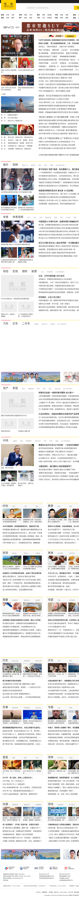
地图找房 (31, 389)
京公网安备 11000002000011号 (14, 878)
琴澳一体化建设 (44, 50)
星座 (5, 757)
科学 (50, 441)
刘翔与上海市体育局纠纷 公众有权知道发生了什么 (57, 142)
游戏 (50, 804)
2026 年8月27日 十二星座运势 (14, 784)
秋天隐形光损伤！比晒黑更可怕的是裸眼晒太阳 (20, 623)
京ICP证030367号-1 (64, 874)
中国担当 (63, 63)
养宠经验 (60, 758)
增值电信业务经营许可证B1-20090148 (13, 874)
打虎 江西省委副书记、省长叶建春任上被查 (54, 91)
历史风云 (38, 708)
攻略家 (38, 553)
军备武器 (27, 708)
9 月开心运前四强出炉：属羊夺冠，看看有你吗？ (20, 794)
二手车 (26, 323)
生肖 (37, 758)
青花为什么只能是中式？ (15, 121)
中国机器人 (42, 66)
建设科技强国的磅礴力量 (47, 60)
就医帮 (38, 600)
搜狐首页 (8, 5)
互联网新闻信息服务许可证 (46, 876)
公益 (58, 708)
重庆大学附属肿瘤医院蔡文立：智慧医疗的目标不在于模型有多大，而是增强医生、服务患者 (36, 633)
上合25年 (54, 63)
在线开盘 (57, 389)
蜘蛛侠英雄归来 (13, 143)
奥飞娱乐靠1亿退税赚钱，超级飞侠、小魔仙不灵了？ (22, 828)
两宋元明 (38, 661)
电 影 (3, 143)
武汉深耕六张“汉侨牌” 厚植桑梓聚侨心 (16, 694)
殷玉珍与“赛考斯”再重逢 (70, 66)
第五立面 (11, 137)
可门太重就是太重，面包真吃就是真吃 (62, 583)
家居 (30, 18)
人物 (25, 506)
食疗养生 (72, 553)
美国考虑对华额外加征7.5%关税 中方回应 (54, 99)
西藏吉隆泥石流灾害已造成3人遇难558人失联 (55, 78)
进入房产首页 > (68, 389)
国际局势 (15, 708)
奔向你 (31, 140)
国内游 (14, 553)
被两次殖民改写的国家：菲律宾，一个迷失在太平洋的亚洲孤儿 (26, 687)
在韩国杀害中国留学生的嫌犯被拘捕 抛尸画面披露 (57, 106)
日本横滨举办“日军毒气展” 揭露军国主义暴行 (19, 684)
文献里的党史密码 (57, 53)
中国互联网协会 (71, 868)
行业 (42, 272)
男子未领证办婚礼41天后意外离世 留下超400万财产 (58, 148)
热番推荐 (38, 804)
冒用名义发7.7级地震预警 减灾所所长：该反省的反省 (58, 124)
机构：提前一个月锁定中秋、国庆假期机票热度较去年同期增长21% (27, 583)
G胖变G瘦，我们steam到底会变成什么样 (63, 828)
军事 (7, 15)
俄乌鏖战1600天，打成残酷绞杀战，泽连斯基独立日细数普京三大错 (27, 741)
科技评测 (37, 441)
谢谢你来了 (27, 149)
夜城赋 (25, 140)
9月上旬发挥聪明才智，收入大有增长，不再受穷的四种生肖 (24, 787)
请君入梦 (18, 140)
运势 (25, 758)
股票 (34, 271)
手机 (44, 441)
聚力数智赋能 (43, 53)
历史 (5, 660)
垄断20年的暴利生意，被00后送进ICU (62, 543)
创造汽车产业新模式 (66, 47)
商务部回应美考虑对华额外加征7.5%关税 (63, 731)
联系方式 (56, 892)
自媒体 (36, 324)
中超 (40, 217)
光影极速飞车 (12, 146)
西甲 (61, 217)
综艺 (45, 165)
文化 (50, 660)
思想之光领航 (43, 43)
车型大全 (44, 324)
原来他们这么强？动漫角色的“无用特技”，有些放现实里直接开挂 (26, 831)
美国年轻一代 (54, 66)
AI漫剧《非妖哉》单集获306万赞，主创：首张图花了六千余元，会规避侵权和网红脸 (33, 841)
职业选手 (72, 804)
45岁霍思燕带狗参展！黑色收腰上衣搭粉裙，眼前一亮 (22, 536)
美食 (50, 552)
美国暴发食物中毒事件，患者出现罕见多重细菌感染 (21, 636)
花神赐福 (29, 146)
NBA (30, 15)
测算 (13, 758)
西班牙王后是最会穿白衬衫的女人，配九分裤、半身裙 (22, 533)
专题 (12, 15)
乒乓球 (68, 217)
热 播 (3, 137)
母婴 (66, 15)
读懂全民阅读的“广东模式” (48, 56)
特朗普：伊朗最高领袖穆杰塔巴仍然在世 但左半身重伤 (58, 112)
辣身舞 (22, 143)
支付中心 (38, 892)
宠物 (50, 757)
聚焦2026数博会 (72, 53)
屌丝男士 (11, 140)
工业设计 (64, 50)
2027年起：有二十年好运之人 (13, 781)
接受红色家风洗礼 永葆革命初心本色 (61, 687)
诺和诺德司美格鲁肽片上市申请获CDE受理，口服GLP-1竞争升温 (26, 630)
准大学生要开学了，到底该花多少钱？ (62, 529)
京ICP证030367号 (44, 874)
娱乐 (5, 164)
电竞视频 (60, 804)
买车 (43, 18)
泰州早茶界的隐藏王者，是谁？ (59, 586)
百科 (44, 389)
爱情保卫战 (19, 149)
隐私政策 (76, 892)
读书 (70, 661)
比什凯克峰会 (73, 63)
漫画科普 (27, 804)
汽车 (5, 323)
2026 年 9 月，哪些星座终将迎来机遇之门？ (19, 791)
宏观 (7, 18)
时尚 (5, 505)
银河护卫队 (29, 143)
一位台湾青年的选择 (65, 70)
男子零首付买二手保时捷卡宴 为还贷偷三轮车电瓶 (57, 145)
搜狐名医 (27, 600)
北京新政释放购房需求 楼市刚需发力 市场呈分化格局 (58, 427)
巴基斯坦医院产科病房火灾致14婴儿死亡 (63, 636)
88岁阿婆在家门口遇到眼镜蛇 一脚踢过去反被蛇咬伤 (58, 127)
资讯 (38, 389)
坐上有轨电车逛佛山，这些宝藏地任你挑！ (18, 590)
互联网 (15, 441)
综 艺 (3, 149)
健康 (66, 18)
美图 (51, 165)
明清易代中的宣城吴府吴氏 (12, 690)
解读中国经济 (52, 47)
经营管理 (49, 272)
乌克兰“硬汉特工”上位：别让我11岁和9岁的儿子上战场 (58, 102)
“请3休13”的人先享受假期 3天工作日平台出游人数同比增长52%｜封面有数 (30, 580)
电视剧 (49, 15)
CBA (34, 217)
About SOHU (63, 892)
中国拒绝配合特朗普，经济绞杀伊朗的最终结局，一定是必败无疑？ (27, 737)
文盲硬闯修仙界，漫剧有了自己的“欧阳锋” (18, 834)
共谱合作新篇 (43, 63)
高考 (58, 506)
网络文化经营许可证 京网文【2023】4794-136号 (16, 876)
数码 (56, 441)
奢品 (37, 506)
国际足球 (48, 217)
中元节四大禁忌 (13, 118)
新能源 (49, 18)
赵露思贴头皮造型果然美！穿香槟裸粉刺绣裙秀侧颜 (21, 539)
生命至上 (41, 47)
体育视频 (18, 217)
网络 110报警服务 (55, 868)
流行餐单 (60, 553)
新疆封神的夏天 (13, 115)
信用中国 (5, 880)
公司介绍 (70, 892)
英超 (25, 15)
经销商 (52, 324)
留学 (70, 506)
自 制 (3, 140)
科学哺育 (72, 600)
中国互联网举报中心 (11, 868)
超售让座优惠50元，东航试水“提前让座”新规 (19, 576)
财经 (5, 271)
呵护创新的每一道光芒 (67, 60)
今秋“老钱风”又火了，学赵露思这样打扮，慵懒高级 (21, 543)
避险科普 (55, 50)
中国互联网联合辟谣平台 (66, 880)
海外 (50, 389)
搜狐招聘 (44, 892)
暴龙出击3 (21, 146)
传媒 (70, 708)
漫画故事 (15, 804)
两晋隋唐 (27, 661)
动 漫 (3, 146)
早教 (58, 600)
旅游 (61, 15)
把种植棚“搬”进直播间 (68, 56)
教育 (61, 18)
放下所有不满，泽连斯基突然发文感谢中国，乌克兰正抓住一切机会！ (28, 744)
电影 (39, 165)
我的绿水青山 (28, 137)
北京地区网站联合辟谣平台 (46, 878)
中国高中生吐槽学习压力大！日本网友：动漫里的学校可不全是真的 (27, 838)
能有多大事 (19, 137)
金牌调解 (11, 149)
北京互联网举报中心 (26, 868)
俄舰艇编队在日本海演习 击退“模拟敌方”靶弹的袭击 (57, 109)
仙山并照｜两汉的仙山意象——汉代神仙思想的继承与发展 (24, 697)
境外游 (26, 553)
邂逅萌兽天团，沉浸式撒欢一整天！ (61, 791)
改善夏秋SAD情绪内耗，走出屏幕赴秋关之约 (19, 627)
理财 (12, 18)
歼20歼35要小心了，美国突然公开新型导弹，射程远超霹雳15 (25, 734)
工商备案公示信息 (64, 878)
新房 (25, 18)
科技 (5, 440)
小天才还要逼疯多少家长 (57, 627)
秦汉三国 (15, 661)
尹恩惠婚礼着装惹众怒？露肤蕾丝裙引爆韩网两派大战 (22, 529)
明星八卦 (25, 165)
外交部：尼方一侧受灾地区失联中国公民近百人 (56, 81)
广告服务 (50, 892)
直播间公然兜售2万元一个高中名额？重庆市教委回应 (58, 130)
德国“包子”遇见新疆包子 (47, 70)
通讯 (21, 441)
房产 (5, 388)
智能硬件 (29, 441)
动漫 (5, 804)
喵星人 (71, 758)
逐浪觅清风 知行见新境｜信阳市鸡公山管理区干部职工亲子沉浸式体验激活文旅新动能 (34, 586)
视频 (43, 15)
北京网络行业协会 (41, 868)
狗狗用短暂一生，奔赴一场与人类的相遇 (62, 794)
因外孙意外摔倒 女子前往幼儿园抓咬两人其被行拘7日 (58, 133)
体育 (5, 217)
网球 (74, 217)
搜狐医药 (15, 600)
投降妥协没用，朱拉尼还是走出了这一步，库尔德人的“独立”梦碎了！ (28, 731)
